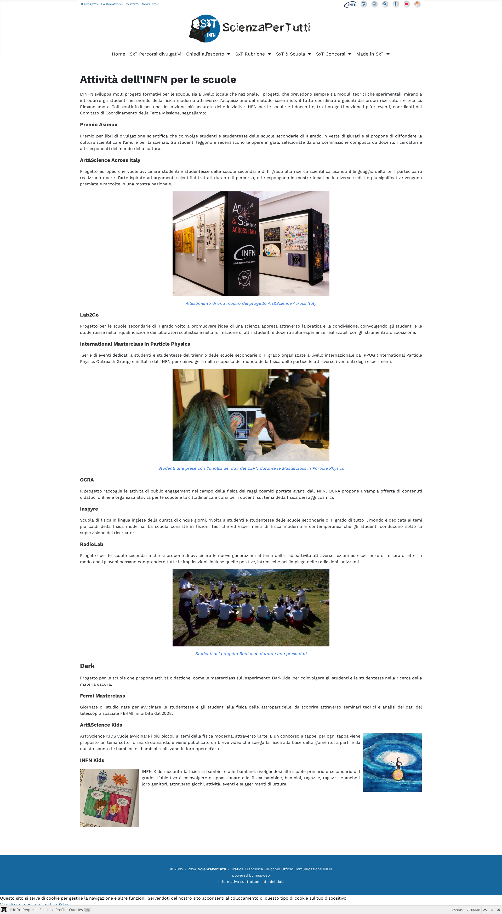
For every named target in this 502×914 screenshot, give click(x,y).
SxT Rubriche (250, 54)
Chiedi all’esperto (205, 54)
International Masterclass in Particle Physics (135, 344)
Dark (87, 665)
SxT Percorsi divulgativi (155, 54)
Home (118, 54)
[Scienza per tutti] (251, 29)
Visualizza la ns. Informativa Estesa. (36, 904)
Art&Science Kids (101, 725)
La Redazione (112, 4)
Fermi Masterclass (102, 696)
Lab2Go (89, 315)
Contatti (132, 4)
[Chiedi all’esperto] (227, 54)
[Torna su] (493, 904)
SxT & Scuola (290, 54)
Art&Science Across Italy (110, 160)
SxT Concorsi (330, 54)
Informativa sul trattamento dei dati (251, 881)
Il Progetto (89, 4)
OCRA (87, 480)
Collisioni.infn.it (127, 106)
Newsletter (150, 4)
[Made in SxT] (387, 54)
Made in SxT (370, 54)
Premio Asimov (98, 124)
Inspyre (89, 509)
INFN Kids (92, 760)
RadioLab (91, 544)
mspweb (262, 875)
